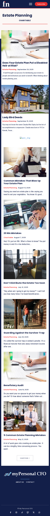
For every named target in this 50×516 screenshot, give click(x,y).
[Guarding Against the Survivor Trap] (25, 314)
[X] (33, 512)
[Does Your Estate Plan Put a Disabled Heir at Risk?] (25, 44)
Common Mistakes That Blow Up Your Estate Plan (22, 182)
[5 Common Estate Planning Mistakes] (25, 416)
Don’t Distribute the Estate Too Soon (24, 282)
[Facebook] (10, 512)
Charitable (25, 20)
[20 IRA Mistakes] (25, 214)
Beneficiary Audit (14, 385)
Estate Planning (9, 69)
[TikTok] (22, 512)
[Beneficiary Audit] (25, 367)
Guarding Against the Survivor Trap (24, 332)
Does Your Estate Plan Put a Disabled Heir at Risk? (24, 64)
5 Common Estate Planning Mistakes (25, 435)
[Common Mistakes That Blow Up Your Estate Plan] (25, 162)
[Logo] (6, 4)
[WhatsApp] (39, 512)
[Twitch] (28, 512)
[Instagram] (16, 512)
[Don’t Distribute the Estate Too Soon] (25, 264)
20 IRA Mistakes (12, 233)
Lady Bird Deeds (12, 117)
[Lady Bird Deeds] (25, 99)
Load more (24, 458)
